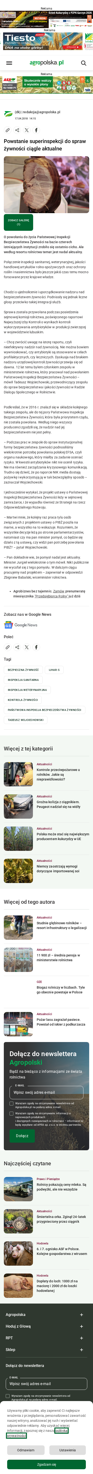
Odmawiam (25, 1450)
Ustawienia (67, 1450)
